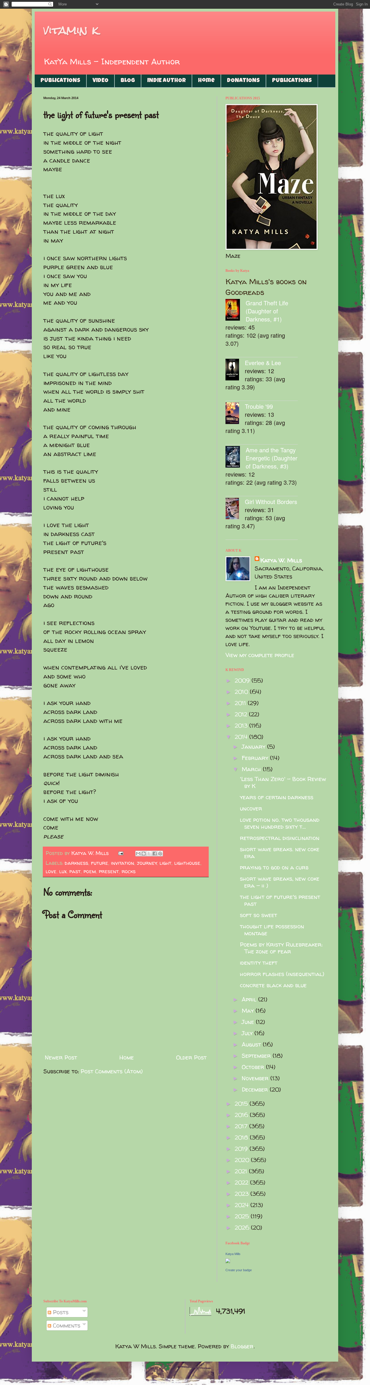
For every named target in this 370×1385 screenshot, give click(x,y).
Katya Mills (232, 1254)
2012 (242, 714)
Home (206, 81)
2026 (243, 1227)
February (256, 758)
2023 (242, 1194)
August (252, 1044)
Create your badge (238, 1270)
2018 (242, 1137)
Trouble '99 (259, 406)
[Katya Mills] (227, 1261)
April (250, 999)
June (249, 1022)
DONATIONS (243, 81)
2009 (243, 680)
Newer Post (61, 1057)
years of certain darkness (276, 797)
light (165, 863)
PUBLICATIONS (60, 81)
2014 (242, 737)
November (256, 1078)
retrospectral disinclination (279, 838)
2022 (242, 1182)
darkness (76, 863)
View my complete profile (259, 655)
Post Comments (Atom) (112, 1071)
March (252, 769)
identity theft (259, 962)
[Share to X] (149, 853)
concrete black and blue (273, 985)
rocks (129, 871)
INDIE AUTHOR (166, 81)
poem (90, 871)
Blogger (242, 1346)
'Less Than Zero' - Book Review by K (283, 782)
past (75, 871)
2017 (242, 1126)
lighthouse (187, 863)
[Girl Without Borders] (235, 509)
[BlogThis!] (144, 853)
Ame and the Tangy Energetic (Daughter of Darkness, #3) (271, 458)
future (99, 863)
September (257, 1055)
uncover (251, 808)
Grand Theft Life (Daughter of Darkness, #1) (267, 311)
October (254, 1067)
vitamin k (71, 30)
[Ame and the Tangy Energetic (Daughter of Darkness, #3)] (235, 457)
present (109, 871)
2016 (242, 1115)
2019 (242, 1148)
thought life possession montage (272, 929)
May (249, 1010)
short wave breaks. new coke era (279, 852)
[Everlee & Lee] (235, 370)
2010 (242, 692)
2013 (242, 725)
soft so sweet (258, 915)
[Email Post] (120, 853)
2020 (243, 1160)
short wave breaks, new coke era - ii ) (279, 882)
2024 (242, 1205)
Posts (60, 1312)
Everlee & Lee (263, 362)
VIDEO (100, 81)
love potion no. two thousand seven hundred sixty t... (279, 823)
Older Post (191, 1057)
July (248, 1033)
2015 (242, 1103)
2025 (243, 1216)
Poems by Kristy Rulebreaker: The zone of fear (281, 947)
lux (62, 871)
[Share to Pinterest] (160, 853)
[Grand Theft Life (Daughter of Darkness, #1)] (235, 310)
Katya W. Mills (281, 560)
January (254, 746)
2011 (241, 703)
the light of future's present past (280, 900)
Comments (65, 1325)
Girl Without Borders (271, 501)
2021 (242, 1171)
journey (147, 863)
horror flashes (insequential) (282, 974)
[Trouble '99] (235, 414)
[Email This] (138, 853)
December (256, 1089)
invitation (122, 863)
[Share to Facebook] (155, 853)
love (51, 871)
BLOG (128, 81)
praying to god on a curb (274, 867)
